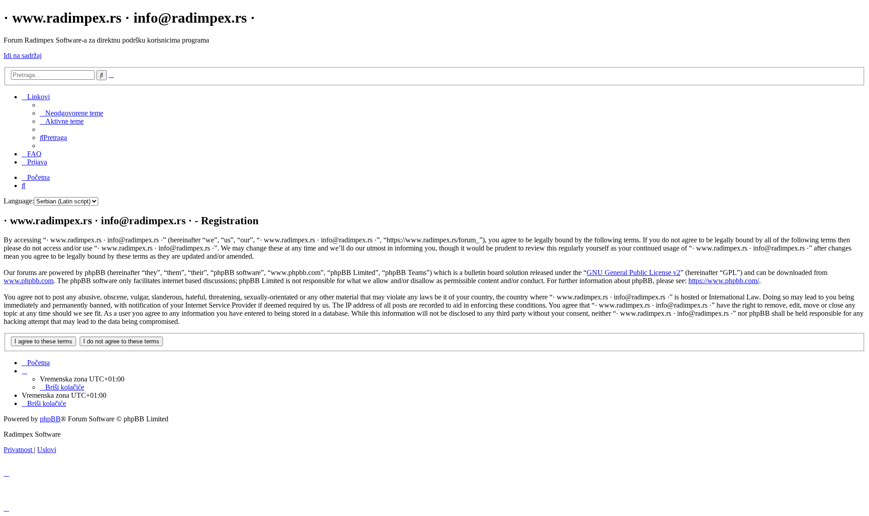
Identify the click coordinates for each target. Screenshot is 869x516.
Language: (19, 201)
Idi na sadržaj (23, 55)
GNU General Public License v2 (633, 272)
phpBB (50, 419)
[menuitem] (71, 113)
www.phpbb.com (28, 281)
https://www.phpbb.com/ (723, 281)
